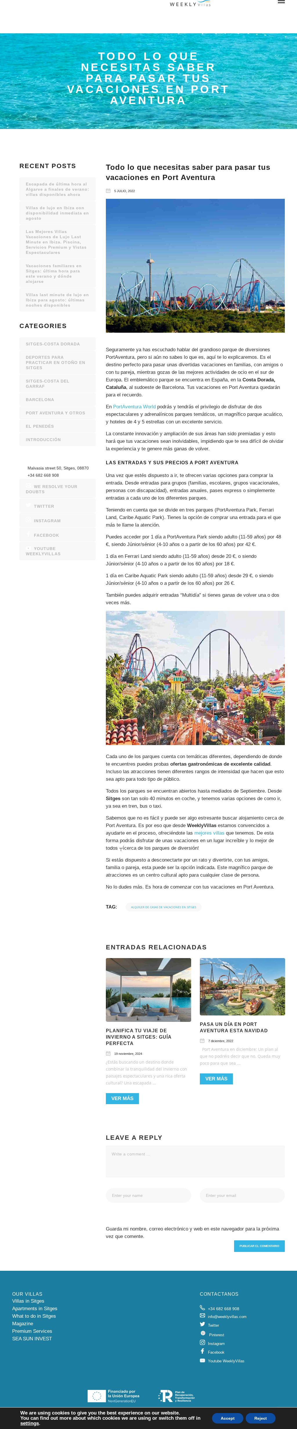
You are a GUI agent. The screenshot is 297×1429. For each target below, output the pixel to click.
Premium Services (32, 1331)
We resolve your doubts (51, 489)
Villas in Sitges (28, 1301)
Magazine (22, 1323)
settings (29, 1423)
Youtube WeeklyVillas (43, 551)
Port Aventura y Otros (55, 413)
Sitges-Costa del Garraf (48, 384)
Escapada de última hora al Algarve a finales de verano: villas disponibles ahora (57, 189)
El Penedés (40, 426)
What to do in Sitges (34, 1316)
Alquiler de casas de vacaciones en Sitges (163, 907)
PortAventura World (134, 406)
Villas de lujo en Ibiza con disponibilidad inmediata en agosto (57, 213)
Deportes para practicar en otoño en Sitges (55, 362)
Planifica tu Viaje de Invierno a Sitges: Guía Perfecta (138, 1037)
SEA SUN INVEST (32, 1338)
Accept (228, 1418)
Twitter (44, 506)
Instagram (47, 520)
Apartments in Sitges (34, 1308)
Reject (260, 1418)
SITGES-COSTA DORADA (53, 344)
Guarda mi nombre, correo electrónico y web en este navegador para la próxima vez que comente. (192, 1232)
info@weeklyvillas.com (227, 1317)
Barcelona (40, 399)
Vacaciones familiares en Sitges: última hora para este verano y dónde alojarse (54, 273)
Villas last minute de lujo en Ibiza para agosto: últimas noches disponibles (57, 299)
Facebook (46, 535)
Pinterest (216, 1335)
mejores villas (209, 833)
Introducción (43, 439)
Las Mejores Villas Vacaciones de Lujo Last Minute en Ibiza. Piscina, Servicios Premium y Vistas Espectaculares (56, 242)
